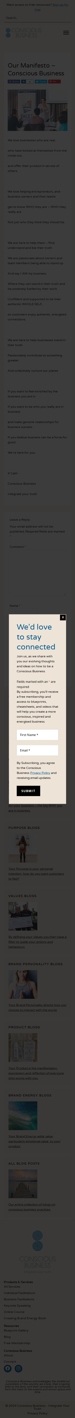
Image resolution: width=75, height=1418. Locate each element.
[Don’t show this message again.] (63, 617)
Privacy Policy (40, 773)
